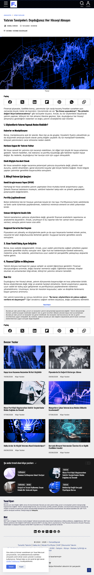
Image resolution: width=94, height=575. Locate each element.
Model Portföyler (49, 545)
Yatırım (9, 31)
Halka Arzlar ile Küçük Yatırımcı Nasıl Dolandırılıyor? (24, 445)
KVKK (52, 548)
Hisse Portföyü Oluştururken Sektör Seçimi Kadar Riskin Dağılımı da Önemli (24, 408)
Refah (29, 485)
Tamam (11, 567)
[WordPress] (58, 531)
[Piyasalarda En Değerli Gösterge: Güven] (69, 357)
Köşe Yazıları (19, 377)
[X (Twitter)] (22, 102)
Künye (66, 548)
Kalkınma (21, 485)
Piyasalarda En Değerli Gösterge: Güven (65, 372)
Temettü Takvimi (24, 545)
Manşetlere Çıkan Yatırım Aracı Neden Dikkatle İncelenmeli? (68, 408)
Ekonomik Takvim (69, 545)
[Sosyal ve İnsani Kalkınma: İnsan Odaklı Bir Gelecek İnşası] (9, 487)
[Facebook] (10, 102)
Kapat (21, 567)
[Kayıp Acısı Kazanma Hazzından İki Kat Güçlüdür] (24, 357)
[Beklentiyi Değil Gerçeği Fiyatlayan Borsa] (54, 487)
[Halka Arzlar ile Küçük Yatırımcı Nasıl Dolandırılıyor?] (24, 430)
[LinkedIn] (35, 102)
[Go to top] (89, 570)
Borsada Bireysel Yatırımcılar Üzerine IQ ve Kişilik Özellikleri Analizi (68, 446)
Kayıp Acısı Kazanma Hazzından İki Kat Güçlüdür (23, 372)
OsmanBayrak (54, 542)
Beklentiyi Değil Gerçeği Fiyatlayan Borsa (72, 488)
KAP (59, 545)
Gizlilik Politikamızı (13, 561)
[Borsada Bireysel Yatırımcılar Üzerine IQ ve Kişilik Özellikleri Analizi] (69, 430)
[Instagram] (51, 531)
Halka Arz (36, 545)
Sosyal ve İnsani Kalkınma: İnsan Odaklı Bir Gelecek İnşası (30, 488)
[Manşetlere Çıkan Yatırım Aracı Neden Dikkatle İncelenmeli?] (69, 392)
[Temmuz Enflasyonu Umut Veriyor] (9, 473)
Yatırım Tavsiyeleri (20, 31)
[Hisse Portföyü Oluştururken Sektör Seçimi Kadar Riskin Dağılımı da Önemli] (24, 392)
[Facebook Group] (43, 531)
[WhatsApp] (72, 102)
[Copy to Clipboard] (84, 102)
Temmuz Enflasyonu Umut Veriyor (31, 475)
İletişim (59, 548)
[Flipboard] (47, 102)
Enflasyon (21, 472)
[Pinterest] (59, 102)
